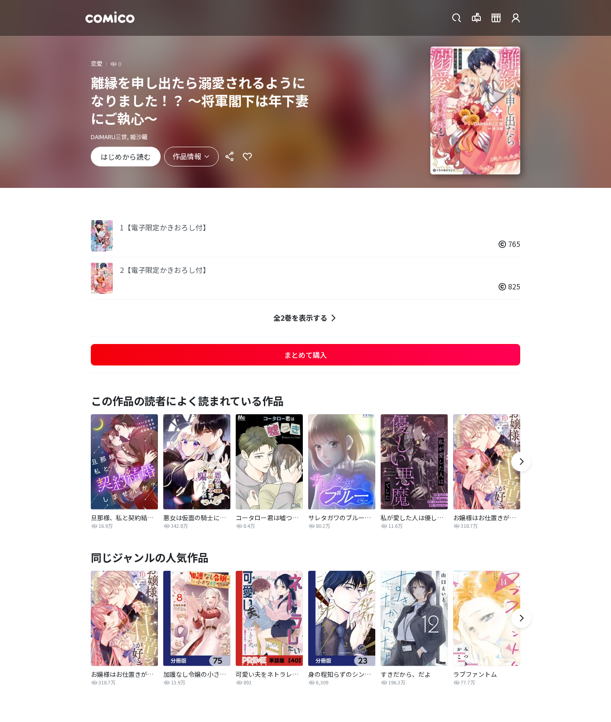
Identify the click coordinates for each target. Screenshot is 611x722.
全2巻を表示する (300, 317)
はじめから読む (126, 156)
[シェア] (229, 156)
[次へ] (521, 461)
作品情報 (187, 156)
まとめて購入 (305, 354)
